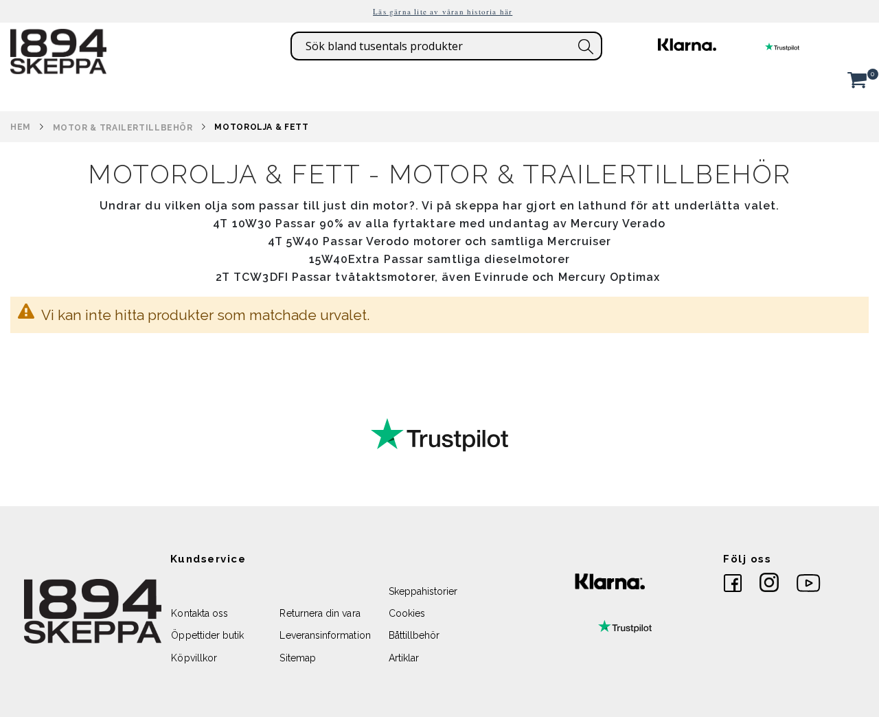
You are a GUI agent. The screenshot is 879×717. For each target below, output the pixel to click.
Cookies (407, 613)
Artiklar (404, 657)
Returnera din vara (319, 613)
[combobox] (446, 46)
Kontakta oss (199, 613)
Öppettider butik (207, 635)
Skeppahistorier (423, 591)
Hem (20, 127)
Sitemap (297, 657)
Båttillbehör (414, 635)
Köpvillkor (194, 657)
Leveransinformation (324, 635)
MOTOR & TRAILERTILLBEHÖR (123, 128)
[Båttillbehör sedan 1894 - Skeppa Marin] (58, 67)
